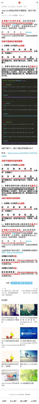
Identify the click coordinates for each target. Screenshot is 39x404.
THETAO (14, 283)
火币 (3, 252)
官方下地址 (28, 283)
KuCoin (28, 32)
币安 (19, 21)
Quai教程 (24, 401)
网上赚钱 (19, 6)
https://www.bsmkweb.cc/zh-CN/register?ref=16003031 (19, 261)
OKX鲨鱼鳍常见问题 (27, 383)
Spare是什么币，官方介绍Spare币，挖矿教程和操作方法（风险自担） (10, 293)
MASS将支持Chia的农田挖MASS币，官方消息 (29, 292)
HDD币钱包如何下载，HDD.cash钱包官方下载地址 (10, 320)
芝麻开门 (33, 66)
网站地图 (27, 394)
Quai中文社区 (19, 3)
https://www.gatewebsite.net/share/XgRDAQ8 (19, 68)
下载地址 (21, 283)
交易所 (34, 401)
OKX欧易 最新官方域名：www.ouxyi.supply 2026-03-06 (28, 343)
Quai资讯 (13, 401)
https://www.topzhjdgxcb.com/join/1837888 (18, 51)
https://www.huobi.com (15, 252)
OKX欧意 (20, 45)
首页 (4, 401)
